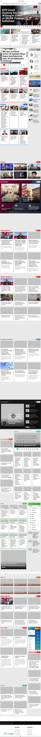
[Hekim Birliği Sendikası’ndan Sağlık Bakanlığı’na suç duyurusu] (36, 471)
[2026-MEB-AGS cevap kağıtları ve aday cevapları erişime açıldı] (14, 90)
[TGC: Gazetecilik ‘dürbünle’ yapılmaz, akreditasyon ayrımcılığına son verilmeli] (34, 673)
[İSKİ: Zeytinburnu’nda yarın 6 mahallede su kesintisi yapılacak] (34, 365)
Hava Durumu (17, 729)
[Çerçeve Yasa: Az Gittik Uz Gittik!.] (20, 651)
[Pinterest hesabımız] (21, 723)
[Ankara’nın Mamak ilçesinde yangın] (27, 407)
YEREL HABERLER (13, 522)
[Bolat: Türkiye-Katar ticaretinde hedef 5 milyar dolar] (14, 132)
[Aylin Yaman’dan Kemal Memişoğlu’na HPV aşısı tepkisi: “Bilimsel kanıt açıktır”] (18, 489)
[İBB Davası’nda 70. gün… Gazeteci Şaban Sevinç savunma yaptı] (34, 344)
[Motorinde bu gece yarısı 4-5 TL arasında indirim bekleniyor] (14, 108)
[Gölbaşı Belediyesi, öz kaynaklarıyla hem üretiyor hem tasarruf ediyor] (20, 297)
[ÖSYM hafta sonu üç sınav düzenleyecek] (6, 704)
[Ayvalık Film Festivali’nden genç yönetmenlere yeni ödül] (6, 255)
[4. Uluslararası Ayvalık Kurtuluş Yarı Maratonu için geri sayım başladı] (30, 550)
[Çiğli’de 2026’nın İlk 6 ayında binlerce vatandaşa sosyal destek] (6, 615)
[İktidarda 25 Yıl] (20, 632)
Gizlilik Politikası (29, 734)
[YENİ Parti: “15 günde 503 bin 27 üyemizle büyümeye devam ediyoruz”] (31, 90)
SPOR (2, 508)
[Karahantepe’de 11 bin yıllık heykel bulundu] (6, 458)
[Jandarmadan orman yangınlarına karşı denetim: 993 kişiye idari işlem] (27, 411)
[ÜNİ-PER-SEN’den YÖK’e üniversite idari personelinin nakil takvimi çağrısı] (20, 690)
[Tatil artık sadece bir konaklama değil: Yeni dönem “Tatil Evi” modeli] (34, 686)
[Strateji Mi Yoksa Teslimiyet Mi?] (6, 651)
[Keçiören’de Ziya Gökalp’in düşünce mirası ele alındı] (34, 297)
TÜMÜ (25, 68)
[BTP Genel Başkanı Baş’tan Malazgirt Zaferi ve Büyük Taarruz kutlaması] (4, 72)
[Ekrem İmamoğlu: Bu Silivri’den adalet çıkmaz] (20, 366)
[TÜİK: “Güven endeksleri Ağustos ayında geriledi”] (23, 108)
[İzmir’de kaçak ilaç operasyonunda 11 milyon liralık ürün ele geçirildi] (34, 615)
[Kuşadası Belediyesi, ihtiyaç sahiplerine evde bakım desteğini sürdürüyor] (20, 256)
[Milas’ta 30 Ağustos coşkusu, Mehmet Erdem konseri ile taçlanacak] (34, 235)
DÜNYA (3, 522)
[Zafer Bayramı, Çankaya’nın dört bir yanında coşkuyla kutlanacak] (6, 297)
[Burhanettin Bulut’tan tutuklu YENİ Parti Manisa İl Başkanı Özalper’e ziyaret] (31, 121)
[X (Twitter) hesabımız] (16, 723)
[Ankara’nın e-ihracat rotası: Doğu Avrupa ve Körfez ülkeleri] (34, 699)
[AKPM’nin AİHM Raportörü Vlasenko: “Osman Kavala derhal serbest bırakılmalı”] (4, 90)
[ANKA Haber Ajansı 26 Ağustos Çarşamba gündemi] (34, 310)
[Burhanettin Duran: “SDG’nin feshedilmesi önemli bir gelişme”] (31, 100)
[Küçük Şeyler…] (6, 632)
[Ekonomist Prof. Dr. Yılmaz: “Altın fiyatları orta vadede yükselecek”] (4, 132)
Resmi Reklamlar (29, 729)
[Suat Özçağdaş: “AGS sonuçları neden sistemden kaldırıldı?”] (23, 90)
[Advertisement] (20, 153)
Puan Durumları (17, 734)
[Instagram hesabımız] (18, 723)
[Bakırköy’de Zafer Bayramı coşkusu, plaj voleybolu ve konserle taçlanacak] (6, 365)
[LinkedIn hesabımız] (23, 723)
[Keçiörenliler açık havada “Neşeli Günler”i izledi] (6, 310)
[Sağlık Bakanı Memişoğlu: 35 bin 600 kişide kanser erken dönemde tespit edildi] (27, 471)
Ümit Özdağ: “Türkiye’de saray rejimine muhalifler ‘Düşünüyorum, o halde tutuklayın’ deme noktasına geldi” (19, 3)
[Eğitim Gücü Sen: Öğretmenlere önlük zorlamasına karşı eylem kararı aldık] (20, 704)
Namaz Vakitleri (17, 731)
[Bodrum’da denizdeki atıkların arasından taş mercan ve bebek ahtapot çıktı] (5, 31)
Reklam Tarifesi (29, 731)
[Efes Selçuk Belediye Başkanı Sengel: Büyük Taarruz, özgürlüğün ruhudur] (20, 601)
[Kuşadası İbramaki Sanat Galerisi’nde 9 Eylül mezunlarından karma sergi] (6, 470)
